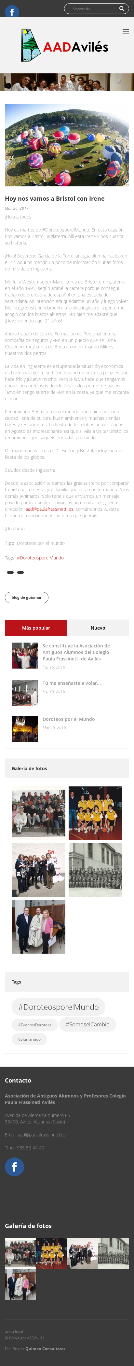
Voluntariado (29, 1039)
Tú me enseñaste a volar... (72, 683)
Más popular (44, 628)
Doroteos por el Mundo (69, 719)
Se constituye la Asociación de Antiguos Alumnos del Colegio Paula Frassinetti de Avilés (76, 652)
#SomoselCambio (88, 1024)
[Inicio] (65, 45)
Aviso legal (14, 1332)
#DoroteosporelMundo (40, 558)
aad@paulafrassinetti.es (50, 509)
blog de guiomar (27, 597)
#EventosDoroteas (34, 1025)
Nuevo (98, 628)
